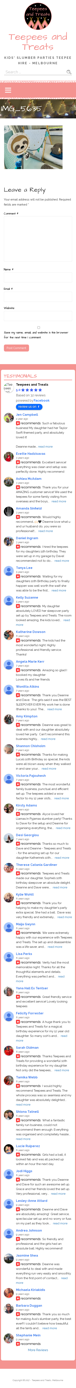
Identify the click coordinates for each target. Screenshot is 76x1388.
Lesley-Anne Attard (31, 1201)
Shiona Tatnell (27, 1112)
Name (8, 270)
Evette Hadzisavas (30, 454)
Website (9, 308)
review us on (27, 406)
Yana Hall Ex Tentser (32, 988)
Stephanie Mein (28, 1335)
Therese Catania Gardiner (36, 865)
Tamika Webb (27, 1077)
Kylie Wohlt (25, 894)
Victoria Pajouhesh (31, 776)
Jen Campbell (27, 415)
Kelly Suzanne (27, 597)
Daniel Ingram (27, 538)
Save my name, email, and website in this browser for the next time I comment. (36, 335)
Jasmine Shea (27, 1255)
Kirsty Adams (26, 805)
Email (8, 289)
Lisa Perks (24, 954)
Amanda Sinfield (29, 508)
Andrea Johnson (29, 1230)
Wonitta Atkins (27, 686)
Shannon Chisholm (30, 746)
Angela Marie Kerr (30, 661)
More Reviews (38, 1350)
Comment (11, 214)
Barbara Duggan (29, 1305)
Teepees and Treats (38, 42)
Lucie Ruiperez (28, 1146)
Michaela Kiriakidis (30, 1290)
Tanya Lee (24, 568)
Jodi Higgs (24, 1171)
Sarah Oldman (27, 1047)
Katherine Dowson (30, 632)
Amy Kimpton (26, 716)
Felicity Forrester (30, 1013)
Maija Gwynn (25, 924)
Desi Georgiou (27, 835)
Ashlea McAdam (29, 479)
